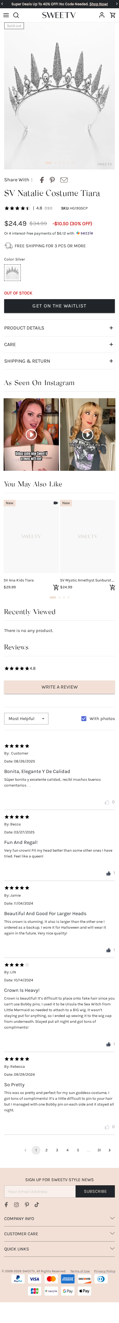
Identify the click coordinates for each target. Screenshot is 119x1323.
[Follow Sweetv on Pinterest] (27, 1204)
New (9, 503)
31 (99, 1150)
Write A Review (60, 687)
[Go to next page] (109, 1150)
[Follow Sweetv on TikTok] (37, 1204)
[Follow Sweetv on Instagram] (16, 1204)
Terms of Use (80, 1271)
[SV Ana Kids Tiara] (31, 536)
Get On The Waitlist (59, 306)
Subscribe (95, 1191)
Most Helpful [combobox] (21, 718)
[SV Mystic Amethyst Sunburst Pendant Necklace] (87, 536)
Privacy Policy (104, 1271)
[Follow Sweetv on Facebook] (6, 1204)
